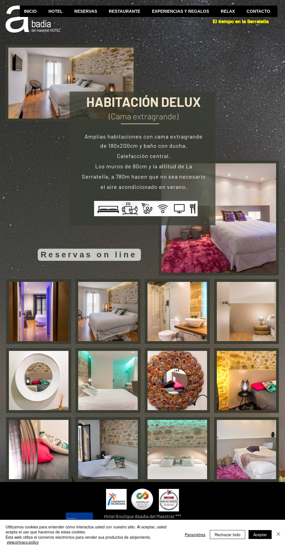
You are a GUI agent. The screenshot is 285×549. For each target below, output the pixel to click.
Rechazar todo (227, 534)
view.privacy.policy (23, 542)
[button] (57, 11)
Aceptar (260, 534)
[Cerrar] (278, 534)
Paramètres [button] (195, 534)
